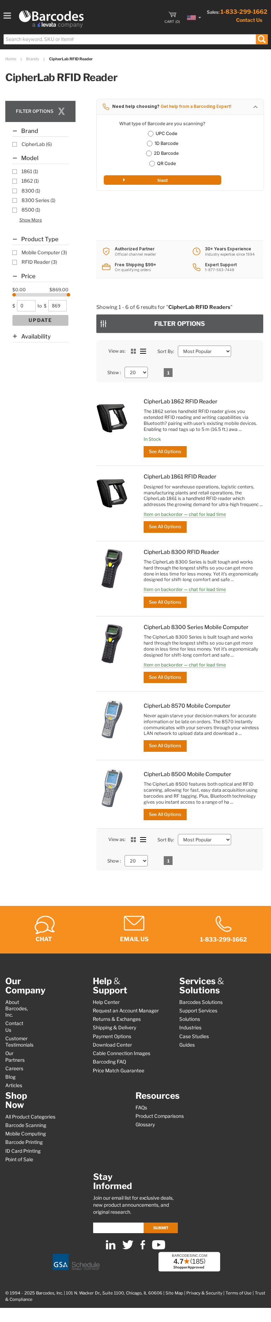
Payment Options (112, 1036)
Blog (10, 1077)
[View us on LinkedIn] (110, 1247)
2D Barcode (166, 153)
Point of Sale (19, 1159)
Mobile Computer (44, 252)
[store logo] (51, 19)
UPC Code (166, 133)
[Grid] (133, 351)
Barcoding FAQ (109, 1062)
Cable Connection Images (121, 1053)
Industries (190, 1027)
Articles (13, 1085)
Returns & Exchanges (117, 1019)
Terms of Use (238, 1293)
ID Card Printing (23, 1151)
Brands (33, 58)
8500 (31, 210)
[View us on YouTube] (158, 1247)
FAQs (141, 1107)
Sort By (165, 351)
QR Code (166, 163)
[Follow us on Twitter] (127, 1247)
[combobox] (135, 39)
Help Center (106, 1002)
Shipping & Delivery (114, 1027)
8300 (31, 191)
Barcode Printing (24, 1142)
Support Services (198, 1010)
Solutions (189, 1019)
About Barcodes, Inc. (16, 1008)
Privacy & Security (204, 1293)
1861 (30, 171)
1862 (30, 181)
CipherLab (37, 144)
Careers (14, 1068)
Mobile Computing (25, 1134)
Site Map (174, 1293)
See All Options (165, 451)
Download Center (112, 1045)
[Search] (261, 39)
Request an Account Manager (126, 1010)
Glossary (145, 1124)
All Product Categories (30, 1117)
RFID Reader (39, 262)
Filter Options (179, 323)
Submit (160, 1227)
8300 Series (38, 200)
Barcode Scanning (25, 1125)
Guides (187, 1045)
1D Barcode (166, 143)
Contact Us (249, 20)
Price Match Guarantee (118, 1070)
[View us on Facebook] (142, 1247)
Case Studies (194, 1036)
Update (40, 320)
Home (11, 58)
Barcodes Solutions (201, 1002)
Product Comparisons (160, 1116)
